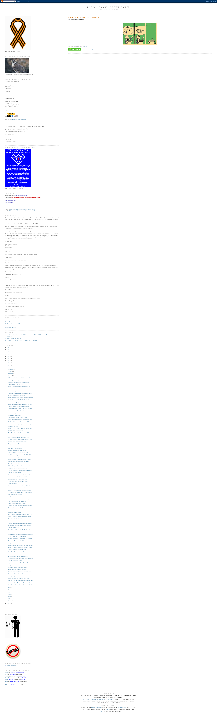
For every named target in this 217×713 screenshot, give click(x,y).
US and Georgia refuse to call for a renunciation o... (19, 518)
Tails (6, 681)
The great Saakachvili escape (14, 472)
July (9, 587)
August (10, 376)
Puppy (6, 679)
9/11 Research (8, 320)
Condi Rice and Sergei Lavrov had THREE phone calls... (21, 558)
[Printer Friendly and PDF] (74, 49)
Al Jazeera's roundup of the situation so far (17, 479)
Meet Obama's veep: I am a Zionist (16, 411)
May (9, 592)
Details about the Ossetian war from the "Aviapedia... (20, 525)
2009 (8, 363)
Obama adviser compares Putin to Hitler (17, 450)
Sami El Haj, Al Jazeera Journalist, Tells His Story (19, 578)
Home (140, 56)
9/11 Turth (7, 322)
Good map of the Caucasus (14, 521)
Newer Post (70, 56)
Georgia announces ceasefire (14, 512)
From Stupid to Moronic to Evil (15, 494)
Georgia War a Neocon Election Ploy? (16, 444)
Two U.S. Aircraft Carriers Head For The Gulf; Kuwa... (20, 530)
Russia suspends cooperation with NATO (17, 417)
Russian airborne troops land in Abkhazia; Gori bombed (20, 488)
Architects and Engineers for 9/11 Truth (14, 323)
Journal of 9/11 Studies (10, 327)
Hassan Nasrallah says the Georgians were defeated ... (20, 433)
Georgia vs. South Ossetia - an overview (17, 569)
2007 (8, 603)
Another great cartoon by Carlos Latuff (17, 395)
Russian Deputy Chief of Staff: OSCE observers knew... (20, 419)
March (9, 596)
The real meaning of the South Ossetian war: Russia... (20, 470)
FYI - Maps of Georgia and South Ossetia (17, 549)
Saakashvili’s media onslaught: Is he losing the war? (20, 439)
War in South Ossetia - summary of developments (19, 552)
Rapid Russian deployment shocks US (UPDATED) (19, 455)
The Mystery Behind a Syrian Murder (16, 574)
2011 (8, 358)
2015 (8, 349)
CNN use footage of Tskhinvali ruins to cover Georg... (20, 466)
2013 (8, 354)
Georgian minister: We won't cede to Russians (18, 507)
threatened (122, 708)
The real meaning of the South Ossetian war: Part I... (19, 413)
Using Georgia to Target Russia (15, 448)
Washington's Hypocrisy (13, 426)
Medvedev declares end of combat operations (18, 461)
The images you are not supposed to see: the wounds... (20, 408)
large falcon (96, 708)
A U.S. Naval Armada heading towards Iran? (18, 452)
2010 (8, 360)
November (10, 369)
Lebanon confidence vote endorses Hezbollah (18, 446)
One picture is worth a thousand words (16, 463)
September (10, 373)
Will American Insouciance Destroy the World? (18, 437)
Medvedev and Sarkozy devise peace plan (17, 457)
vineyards (99, 711)
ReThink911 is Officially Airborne (13, 338)
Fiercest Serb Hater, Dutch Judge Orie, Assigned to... (20, 582)
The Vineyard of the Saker (108, 7)
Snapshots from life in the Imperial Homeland (18, 382)
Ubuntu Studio (8, 683)
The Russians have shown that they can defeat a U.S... (20, 492)
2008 (8, 365)
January (10, 601)
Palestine (96, 49)
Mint (6, 674)
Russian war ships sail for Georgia (15, 510)
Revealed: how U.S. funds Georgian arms (17, 441)
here (108, 709)
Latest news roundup (12, 483)
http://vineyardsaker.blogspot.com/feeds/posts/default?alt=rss (23, 210)
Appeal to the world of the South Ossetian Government (20, 563)
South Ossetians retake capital (15, 560)
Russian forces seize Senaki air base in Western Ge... (19, 477)
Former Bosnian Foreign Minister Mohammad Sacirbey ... (21, 585)
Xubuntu (7, 676)
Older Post (209, 56)
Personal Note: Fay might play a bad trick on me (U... (20, 424)
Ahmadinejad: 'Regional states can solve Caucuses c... (20, 388)
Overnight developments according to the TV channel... (20, 545)
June (9, 590)
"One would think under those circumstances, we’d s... (20, 499)
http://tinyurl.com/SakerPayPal (18, 119)
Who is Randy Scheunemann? (15, 415)
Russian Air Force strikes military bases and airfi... (19, 554)
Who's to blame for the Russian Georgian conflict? (19, 459)
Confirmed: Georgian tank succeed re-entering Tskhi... (20, 534)
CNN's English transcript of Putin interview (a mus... (20, 380)
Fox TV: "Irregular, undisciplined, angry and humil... (20, 435)
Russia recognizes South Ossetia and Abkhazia (18, 406)
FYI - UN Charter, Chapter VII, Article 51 (17, 501)
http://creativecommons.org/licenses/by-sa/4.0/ (97, 699)
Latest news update (12, 496)
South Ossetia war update (13, 527)
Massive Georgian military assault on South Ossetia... (20, 571)
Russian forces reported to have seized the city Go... (19, 474)
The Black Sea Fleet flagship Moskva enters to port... (20, 393)
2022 (8, 347)
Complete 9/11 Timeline (10, 325)
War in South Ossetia (106, 49)
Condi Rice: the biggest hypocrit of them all (18, 567)
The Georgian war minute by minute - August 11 (19, 481)
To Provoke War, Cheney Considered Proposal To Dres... (20, 580)
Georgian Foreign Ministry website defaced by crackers (20, 565)
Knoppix (7, 678)
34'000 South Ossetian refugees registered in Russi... (20, 523)
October (10, 371)
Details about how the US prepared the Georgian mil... (20, 538)
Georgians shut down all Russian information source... (20, 547)
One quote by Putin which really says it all (17, 468)
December (10, 367)
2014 (8, 352)
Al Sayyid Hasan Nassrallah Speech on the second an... (20, 428)
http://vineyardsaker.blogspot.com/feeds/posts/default (22, 209)
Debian (7, 672)
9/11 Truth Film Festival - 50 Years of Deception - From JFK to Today (21, 340)
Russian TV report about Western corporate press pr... (20, 516)
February (10, 598)
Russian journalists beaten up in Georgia (17, 503)
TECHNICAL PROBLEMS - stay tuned (17, 536)
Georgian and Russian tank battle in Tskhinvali (18, 541)
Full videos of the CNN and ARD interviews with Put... (20, 377)
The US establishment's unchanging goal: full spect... (20, 422)
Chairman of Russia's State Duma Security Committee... (20, 505)
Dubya (88, 49)
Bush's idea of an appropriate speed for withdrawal (19, 402)
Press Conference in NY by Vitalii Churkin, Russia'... (20, 399)
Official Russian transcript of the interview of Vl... (19, 386)
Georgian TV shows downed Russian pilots (18, 543)
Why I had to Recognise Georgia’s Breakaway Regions (20, 397)
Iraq (91, 49)
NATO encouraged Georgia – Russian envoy (18, 556)
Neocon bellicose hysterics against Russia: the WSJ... (20, 404)
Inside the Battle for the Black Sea (15, 430)
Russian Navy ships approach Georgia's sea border (19, 490)
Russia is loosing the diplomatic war (16, 391)
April (9, 594)
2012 (8, 356)
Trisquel (7, 684)
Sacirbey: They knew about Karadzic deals (17, 576)
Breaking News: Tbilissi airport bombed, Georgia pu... (20, 514)
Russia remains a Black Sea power (15, 384)
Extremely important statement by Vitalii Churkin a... (20, 485)
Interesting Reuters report (13, 532)
